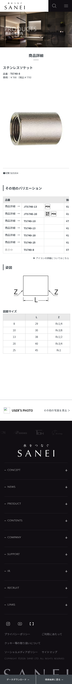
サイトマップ (49, 652)
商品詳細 (10, 206)
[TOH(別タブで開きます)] (38, 432)
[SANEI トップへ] (36, 450)
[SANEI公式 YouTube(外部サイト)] (20, 623)
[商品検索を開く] (54, 6)
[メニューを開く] (66, 6)
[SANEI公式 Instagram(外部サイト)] (8, 623)
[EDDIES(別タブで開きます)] (18, 432)
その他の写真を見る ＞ (57, 410)
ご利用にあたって (52, 634)
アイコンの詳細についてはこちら (52, 258)
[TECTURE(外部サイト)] (31, 623)
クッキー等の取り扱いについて (22, 643)
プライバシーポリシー (17, 634)
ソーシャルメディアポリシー (21, 652)
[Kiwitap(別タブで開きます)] (55, 432)
